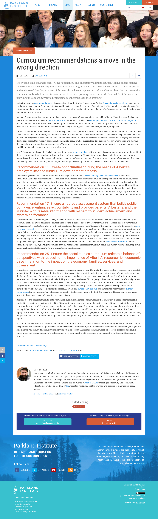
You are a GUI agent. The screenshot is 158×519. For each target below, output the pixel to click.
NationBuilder (140, 502)
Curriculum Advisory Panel (116, 103)
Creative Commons (68, 350)
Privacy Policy (140, 489)
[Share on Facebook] (2, 355)
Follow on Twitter (65, 394)
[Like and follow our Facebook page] (129, 7)
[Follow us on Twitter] (136, 7)
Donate (149, 2)
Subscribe (134, 2)
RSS (76, 470)
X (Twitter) (43, 470)
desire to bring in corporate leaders (101, 175)
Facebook (24, 470)
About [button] (38, 5)
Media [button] (78, 5)
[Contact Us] (149, 7)
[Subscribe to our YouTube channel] (142, 7)
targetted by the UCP (87, 288)
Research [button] (53, 5)
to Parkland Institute (110, 421)
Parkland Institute (16, 5)
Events (92, 5)
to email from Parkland (47, 421)
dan (67, 386)
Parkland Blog (24, 50)
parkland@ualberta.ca (28, 512)
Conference (106, 5)
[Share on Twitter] (2, 360)
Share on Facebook (70, 356)
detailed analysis (80, 152)
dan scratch (41, 75)
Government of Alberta (40, 350)
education (80, 406)
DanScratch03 (91, 382)
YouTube (61, 470)
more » (140, 463)
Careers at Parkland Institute (134, 485)
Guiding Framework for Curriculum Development (112, 120)
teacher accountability (116, 241)
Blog (67, 5)
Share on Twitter (90, 356)
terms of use (140, 498)
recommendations (42, 103)
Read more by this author (44, 394)
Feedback (141, 487)
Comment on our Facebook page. (32, 345)
